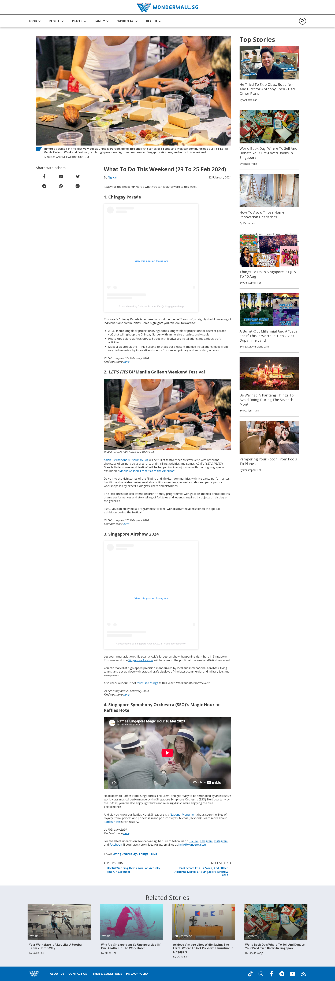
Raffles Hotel (112, 822)
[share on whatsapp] (60, 186)
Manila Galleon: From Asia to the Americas (146, 471)
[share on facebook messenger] (77, 186)
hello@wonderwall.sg (192, 844)
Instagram (221, 841)
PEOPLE (54, 21)
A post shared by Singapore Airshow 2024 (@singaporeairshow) (151, 643)
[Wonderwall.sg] (167, 7)
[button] (35, 21)
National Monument (183, 814)
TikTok (193, 841)
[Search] (302, 21)
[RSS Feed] (303, 973)
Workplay (130, 854)
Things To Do (148, 854)
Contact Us (77, 974)
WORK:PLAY (125, 21)
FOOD (33, 21)
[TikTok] (250, 973)
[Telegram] (281, 973)
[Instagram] (260, 973)
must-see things (147, 683)
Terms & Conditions (106, 974)
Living (117, 854)
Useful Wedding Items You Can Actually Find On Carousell (133, 867)
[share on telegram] (44, 186)
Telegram (206, 841)
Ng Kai (112, 177)
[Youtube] (293, 973)
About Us (57, 974)
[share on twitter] (77, 176)
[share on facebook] (44, 176)
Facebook (115, 844)
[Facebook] (271, 973)
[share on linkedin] (60, 176)
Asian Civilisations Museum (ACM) (126, 460)
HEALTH (151, 21)
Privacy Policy (137, 974)
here (126, 362)
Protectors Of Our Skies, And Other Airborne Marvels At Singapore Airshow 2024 (201, 869)
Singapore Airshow (140, 660)
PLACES (77, 21)
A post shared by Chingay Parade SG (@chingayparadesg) (151, 306)
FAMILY (100, 21)
